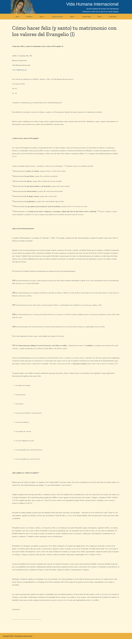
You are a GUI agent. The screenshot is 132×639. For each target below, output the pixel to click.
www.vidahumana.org (19, 70)
